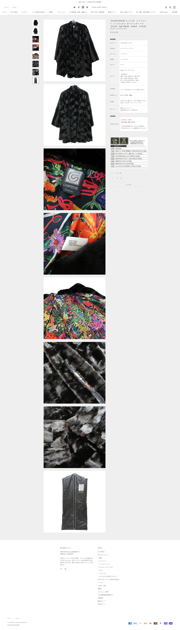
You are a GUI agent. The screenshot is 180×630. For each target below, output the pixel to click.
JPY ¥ (6, 7)
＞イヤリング (102, 573)
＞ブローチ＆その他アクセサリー (108, 576)
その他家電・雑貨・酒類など (78, 12)
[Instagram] (65, 569)
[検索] (170, 7)
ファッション (61, 12)
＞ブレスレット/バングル (105, 567)
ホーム (5, 12)
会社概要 (174, 12)
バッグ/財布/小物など (38, 12)
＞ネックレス (102, 561)
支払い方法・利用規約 (97, 12)
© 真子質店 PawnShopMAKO (17, 622)
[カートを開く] (174, 7)
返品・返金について (126, 12)
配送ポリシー (112, 12)
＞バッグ (100, 582)
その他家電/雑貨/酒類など (105, 595)
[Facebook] (115, 173)
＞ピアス (100, 570)
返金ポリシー (102, 604)
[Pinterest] (120, 173)
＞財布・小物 (102, 586)
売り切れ (129, 184)
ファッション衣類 (103, 592)
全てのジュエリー (103, 555)
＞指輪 (100, 558)
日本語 (14, 7)
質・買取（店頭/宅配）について (146, 12)
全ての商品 (14, 12)
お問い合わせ (164, 12)
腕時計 (51, 12)
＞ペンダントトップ (104, 564)
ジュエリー (24, 12)
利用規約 (100, 598)
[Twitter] (118, 173)
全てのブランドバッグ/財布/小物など (109, 579)
